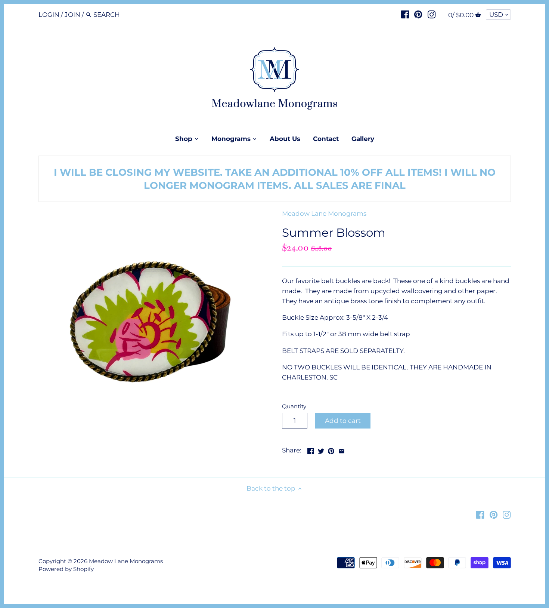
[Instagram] (431, 14)
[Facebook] (405, 14)
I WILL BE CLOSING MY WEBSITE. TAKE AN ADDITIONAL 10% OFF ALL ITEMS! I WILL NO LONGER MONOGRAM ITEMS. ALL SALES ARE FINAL (275, 178)
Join (72, 14)
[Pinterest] (418, 14)
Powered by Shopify (66, 568)
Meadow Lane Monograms (324, 213)
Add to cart (343, 420)
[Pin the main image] (331, 449)
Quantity (294, 406)
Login (48, 14)
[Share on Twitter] (321, 449)
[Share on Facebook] (310, 449)
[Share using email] (341, 449)
